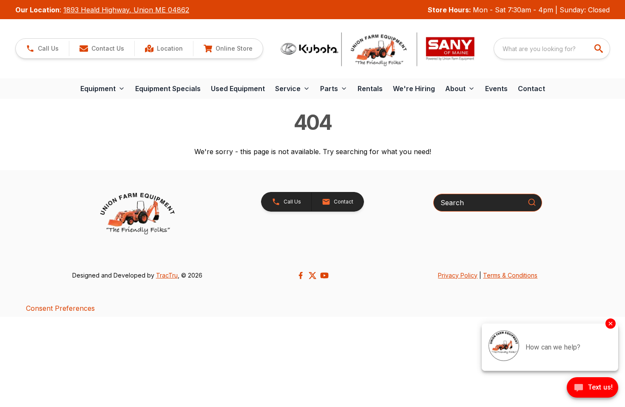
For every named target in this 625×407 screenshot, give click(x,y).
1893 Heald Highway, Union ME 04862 (126, 10)
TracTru (167, 275)
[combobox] (552, 48)
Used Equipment (238, 88)
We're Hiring (414, 88)
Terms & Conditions (510, 275)
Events (496, 88)
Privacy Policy (457, 275)
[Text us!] (592, 388)
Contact (531, 88)
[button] (42, 48)
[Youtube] (324, 275)
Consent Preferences (60, 308)
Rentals (370, 88)
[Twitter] (312, 275)
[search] (599, 48)
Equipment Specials (168, 88)
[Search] (532, 202)
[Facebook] (300, 275)
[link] (163, 48)
